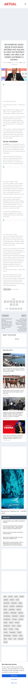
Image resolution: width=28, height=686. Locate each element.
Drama (22, 596)
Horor (12, 599)
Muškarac (12, 609)
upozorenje (7, 635)
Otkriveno (7, 616)
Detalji (10, 596)
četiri (5, 642)
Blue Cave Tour (5, 511)
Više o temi (7, 289)
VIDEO (10, 639)
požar (5, 622)
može (5, 609)
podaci (22, 616)
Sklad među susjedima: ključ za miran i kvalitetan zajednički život (13, 538)
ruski (5, 629)
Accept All (14, 675)
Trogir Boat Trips (14, 511)
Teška (16, 629)
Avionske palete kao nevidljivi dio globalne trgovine (14, 521)
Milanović (19, 606)
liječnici (12, 606)
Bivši (5, 596)
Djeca (16, 596)
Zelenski (20, 639)
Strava (11, 629)
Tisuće (5, 632)
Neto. (4, 125)
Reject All (14, 683)
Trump (19, 632)
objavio (20, 613)
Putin (13, 626)
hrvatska (6, 603)
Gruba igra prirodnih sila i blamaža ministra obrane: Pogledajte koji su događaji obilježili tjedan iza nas (13, 437)
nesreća (6, 613)
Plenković (15, 616)
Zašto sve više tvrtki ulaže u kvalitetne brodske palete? (13, 533)
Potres (21, 619)
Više (15, 639)
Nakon (19, 609)
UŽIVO (20, 635)
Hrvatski (14, 603)
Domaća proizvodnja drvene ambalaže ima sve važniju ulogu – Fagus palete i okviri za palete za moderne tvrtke (13, 527)
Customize (14, 679)
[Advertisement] (14, 23)
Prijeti (11, 622)
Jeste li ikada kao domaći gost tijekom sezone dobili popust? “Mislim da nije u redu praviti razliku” (14, 370)
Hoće (17, 599)
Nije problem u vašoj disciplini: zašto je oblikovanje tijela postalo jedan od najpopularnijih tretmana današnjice (13, 543)
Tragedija (12, 632)
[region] (14, 674)
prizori (17, 622)
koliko (6, 606)
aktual (9, 62)
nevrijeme (13, 613)
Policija (14, 619)
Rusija (19, 626)
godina (6, 599)
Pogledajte (7, 619)
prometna (7, 626)
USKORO (15, 635)
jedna (20, 603)
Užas (5, 639)
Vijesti (20, 62)
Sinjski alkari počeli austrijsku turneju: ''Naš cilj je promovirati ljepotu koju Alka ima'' (13, 392)
